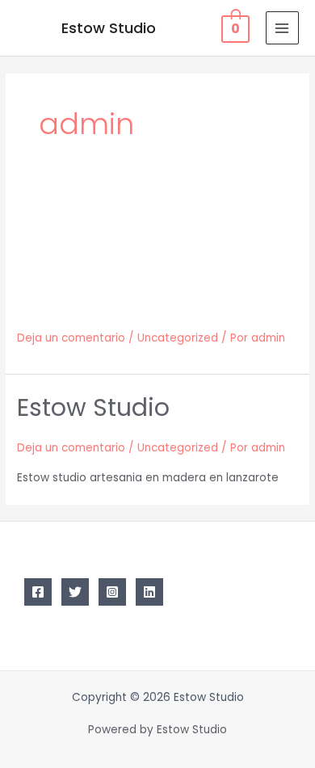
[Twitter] (75, 592)
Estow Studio (108, 28)
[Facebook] (38, 592)
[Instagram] (112, 592)
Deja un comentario (71, 338)
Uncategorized (177, 338)
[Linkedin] (149, 592)
